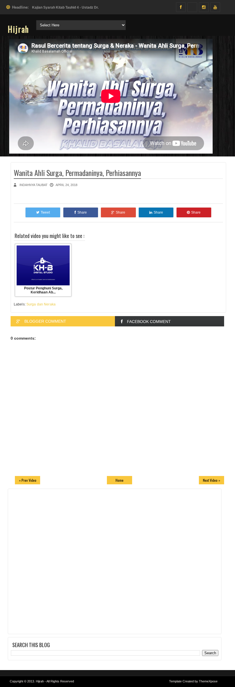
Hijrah (18, 29)
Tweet (45, 212)
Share (82, 212)
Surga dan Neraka (41, 304)
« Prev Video (27, 480)
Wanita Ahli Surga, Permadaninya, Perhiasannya (77, 172)
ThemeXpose (208, 681)
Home (119, 480)
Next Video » (211, 480)
